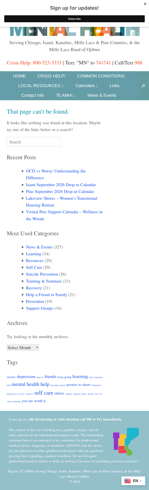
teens (96, 393)
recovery (20, 393)
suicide (90, 393)
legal (91, 377)
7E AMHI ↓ (66, 95)
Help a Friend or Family (46, 294)
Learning (33, 253)
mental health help (30, 383)
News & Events (101, 95)
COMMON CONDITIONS (101, 76)
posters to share (78, 384)
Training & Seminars (44, 281)
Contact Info (32, 95)
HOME (19, 76)
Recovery (34, 287)
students (68, 393)
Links (115, 85)
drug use (39, 377)
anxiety (11, 377)
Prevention (35, 301)
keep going (64, 377)
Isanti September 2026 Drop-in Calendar (61, 184)
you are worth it (33, 400)
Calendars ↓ (86, 85)
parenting (54, 385)
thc (101, 393)
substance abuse (79, 393)
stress (59, 393)
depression (26, 376)
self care (43, 392)
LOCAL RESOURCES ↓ (41, 85)
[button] (143, 85)
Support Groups (39, 308)
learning (80, 376)
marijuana (98, 377)
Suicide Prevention (42, 274)
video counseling (14, 401)
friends (50, 376)
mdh (8, 385)
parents (62, 385)
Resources (35, 260)
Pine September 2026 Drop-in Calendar (60, 191)
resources (29, 393)
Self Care (34, 267)
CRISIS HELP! (51, 76)
